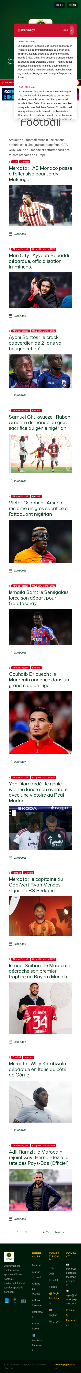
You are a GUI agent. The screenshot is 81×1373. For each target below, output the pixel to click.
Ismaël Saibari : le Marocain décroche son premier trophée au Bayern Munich (39, 971)
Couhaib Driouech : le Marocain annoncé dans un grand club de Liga (39, 680)
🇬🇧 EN (59, 5)
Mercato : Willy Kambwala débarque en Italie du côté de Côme (37, 1069)
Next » (59, 1232)
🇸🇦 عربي (54, 1321)
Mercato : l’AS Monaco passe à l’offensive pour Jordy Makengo (40, 174)
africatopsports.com (65, 1366)
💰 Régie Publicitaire (54, 1298)
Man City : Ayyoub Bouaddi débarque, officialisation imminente (39, 261)
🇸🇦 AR (72, 5)
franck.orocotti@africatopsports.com (71, 1276)
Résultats (54, 1280)
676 (46, 1232)
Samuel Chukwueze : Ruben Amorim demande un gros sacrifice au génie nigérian (39, 423)
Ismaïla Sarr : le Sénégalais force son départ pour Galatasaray (39, 598)
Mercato (25, 162)
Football (36, 410)
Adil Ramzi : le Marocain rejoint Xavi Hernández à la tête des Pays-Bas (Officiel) (39, 1157)
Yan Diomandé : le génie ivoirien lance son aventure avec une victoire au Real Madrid (38, 792)
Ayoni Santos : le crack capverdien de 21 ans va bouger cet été (35, 343)
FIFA (15, 162)
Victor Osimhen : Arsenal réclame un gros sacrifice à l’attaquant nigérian (38, 508)
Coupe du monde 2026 (43, 249)
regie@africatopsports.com (71, 1299)
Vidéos (53, 1286)
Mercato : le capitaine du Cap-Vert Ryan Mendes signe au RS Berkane (36, 885)
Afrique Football (21, 249)
